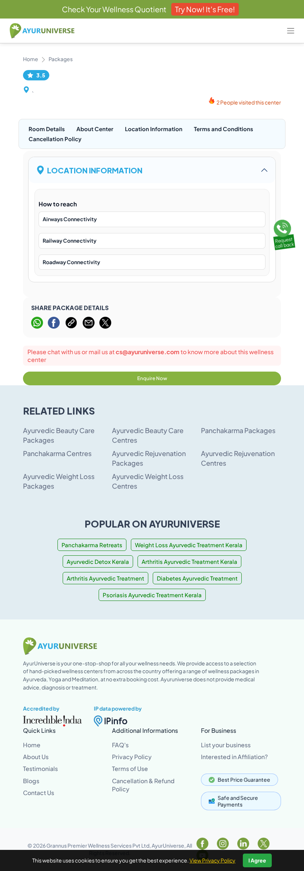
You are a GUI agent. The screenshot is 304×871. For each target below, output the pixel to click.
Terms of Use (130, 768)
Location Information (153, 128)
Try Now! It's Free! (205, 9)
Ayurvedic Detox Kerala (98, 561)
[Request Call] (282, 233)
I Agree (257, 860)
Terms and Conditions (223, 128)
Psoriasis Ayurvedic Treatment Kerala (152, 594)
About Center (94, 128)
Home (30, 59)
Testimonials (40, 768)
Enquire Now (152, 378)
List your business (226, 745)
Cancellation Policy (55, 138)
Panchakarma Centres (57, 453)
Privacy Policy (132, 757)
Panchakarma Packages (238, 430)
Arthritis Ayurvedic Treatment (105, 578)
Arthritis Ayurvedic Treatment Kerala (189, 561)
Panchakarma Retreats (92, 544)
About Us (36, 757)
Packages (61, 59)
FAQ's (120, 745)
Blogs (31, 781)
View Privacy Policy (212, 860)
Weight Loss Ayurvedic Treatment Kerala (188, 544)
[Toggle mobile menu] (290, 30)
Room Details (47, 128)
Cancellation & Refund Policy (143, 785)
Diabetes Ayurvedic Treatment (197, 578)
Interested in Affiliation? (234, 757)
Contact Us (38, 793)
